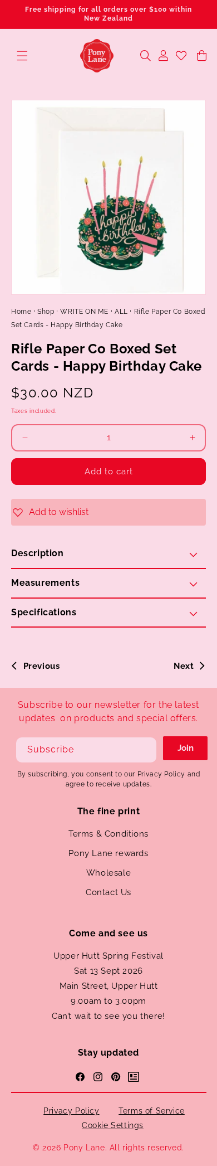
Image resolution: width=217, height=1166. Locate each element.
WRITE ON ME (84, 311)
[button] (22, 55)
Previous (41, 666)
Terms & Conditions (108, 834)
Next (184, 666)
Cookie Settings (113, 1125)
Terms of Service (152, 1110)
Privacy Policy (71, 1110)
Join (185, 748)
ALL (121, 311)
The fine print (108, 811)
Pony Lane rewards (108, 853)
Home (21, 311)
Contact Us (108, 892)
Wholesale (108, 873)
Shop (45, 311)
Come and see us (108, 933)
